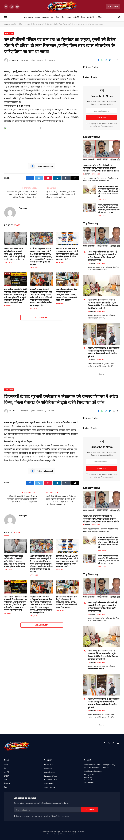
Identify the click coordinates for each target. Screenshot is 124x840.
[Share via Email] (114, 60)
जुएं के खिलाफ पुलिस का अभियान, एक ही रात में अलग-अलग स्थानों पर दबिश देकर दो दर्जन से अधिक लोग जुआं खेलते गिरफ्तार (61, 194)
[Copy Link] (118, 60)
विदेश (83, 17)
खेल (63, 17)
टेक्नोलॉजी (90, 17)
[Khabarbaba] (62, 6)
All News (28, 17)
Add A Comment (41, 318)
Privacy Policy (100, 126)
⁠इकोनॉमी (76, 17)
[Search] (119, 17)
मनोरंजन (99, 17)
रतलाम (37, 17)
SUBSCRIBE (113, 6)
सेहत (57, 17)
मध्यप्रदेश (45, 17)
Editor (87, 174)
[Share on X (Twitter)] (106, 60)
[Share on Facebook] (98, 60)
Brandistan (80, 831)
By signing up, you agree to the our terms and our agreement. (42, 816)
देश (52, 17)
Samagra (15, 60)
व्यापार (69, 17)
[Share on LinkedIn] (110, 60)
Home (6, 24)
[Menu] (5, 17)
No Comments (38, 60)
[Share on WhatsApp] (102, 60)
